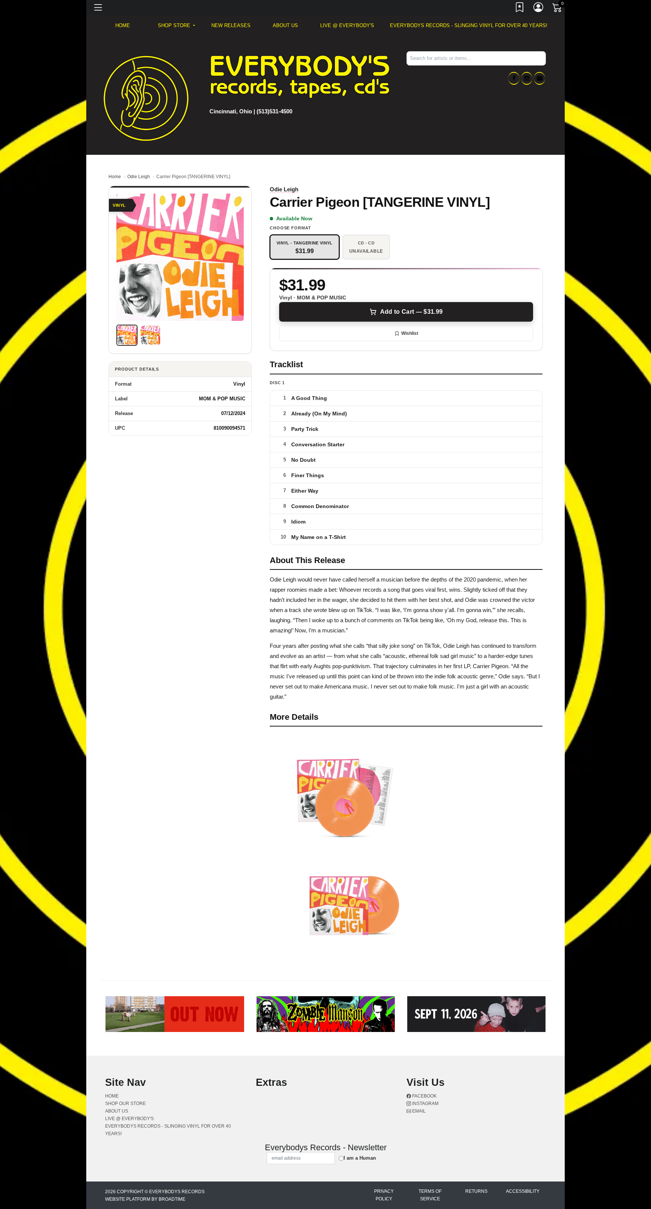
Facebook (424, 1096)
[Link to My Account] (538, 9)
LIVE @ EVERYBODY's (347, 25)
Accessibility (522, 1191)
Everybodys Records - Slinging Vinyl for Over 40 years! (468, 25)
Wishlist (409, 333)
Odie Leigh (138, 176)
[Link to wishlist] (520, 9)
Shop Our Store (125, 1103)
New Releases (231, 25)
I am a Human (360, 1158)
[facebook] (513, 78)
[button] (176, 25)
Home (114, 176)
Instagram (425, 1103)
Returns (476, 1191)
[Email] (539, 78)
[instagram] (526, 78)
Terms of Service (430, 1195)
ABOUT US (285, 25)
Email (418, 1111)
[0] (557, 9)
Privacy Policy (384, 1195)
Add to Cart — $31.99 (411, 311)
